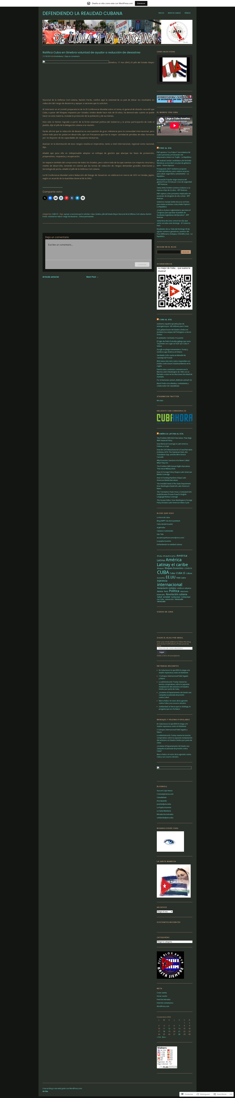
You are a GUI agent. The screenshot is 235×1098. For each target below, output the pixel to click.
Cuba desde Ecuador (165, 524)
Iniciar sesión (162, 996)
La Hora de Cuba (163, 517)
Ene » (164, 1037)
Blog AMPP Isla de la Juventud (168, 521)
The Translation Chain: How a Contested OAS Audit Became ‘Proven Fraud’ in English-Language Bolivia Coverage (174, 494)
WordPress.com (163, 1006)
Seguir (161, 652)
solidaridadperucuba (165, 818)
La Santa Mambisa (164, 811)
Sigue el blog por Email (170, 638)
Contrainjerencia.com (165, 794)
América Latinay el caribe (172, 562)
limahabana (58, 56)
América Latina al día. (171, 434)
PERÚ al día (165, 148)
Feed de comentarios (165, 1003)
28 (179, 1034)
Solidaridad (175, 597)
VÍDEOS (188, 13)
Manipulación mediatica (166, 588)
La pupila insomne (164, 541)
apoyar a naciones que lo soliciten (77, 214)
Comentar (142, 264)
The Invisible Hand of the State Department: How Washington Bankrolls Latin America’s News (174, 486)
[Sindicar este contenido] (158, 148)
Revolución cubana (176, 594)
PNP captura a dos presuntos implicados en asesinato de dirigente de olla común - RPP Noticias (174, 196)
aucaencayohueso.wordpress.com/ (170, 538)
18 (164, 1031)
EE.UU (170, 577)
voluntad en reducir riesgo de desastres (63, 217)
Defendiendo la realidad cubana (83, 13)
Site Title (160, 534)
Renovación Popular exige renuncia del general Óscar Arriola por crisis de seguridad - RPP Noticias (174, 182)
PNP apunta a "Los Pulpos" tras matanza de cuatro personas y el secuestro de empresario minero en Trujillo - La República (174, 154)
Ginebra (98, 214)
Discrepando (162, 801)
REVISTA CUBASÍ (174, 13)
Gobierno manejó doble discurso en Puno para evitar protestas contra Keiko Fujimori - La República (174, 204)
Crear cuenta (162, 993)
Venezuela (179, 599)
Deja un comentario (72, 56)
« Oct (159, 1037)
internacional (169, 584)
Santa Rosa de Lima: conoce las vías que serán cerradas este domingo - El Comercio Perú (173, 223)
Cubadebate (161, 797)
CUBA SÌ (55, 214)
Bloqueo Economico (174, 568)
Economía (161, 578)
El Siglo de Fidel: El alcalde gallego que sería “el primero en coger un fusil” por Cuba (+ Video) (174, 343)
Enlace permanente (86, 217)
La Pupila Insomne (164, 807)
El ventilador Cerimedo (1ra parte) (170, 338)
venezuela (161, 601)
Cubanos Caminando (165, 531)
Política (174, 591)
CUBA (163, 572)
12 (169, 1029)
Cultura (189, 573)
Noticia (160, 591)
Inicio (161, 13)
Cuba (93, 214)
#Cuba (159, 556)
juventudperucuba (164, 804)
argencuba (161, 527)
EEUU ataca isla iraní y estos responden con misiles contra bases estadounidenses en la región (173, 363)
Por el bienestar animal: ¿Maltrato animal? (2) (174, 380)
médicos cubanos (184, 588)
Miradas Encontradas (165, 814)
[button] (168, 74)
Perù (166, 591)
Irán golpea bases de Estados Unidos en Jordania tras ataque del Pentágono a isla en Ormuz (174, 332)
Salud (159, 597)
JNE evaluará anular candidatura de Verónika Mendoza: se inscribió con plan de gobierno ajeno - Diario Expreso (174, 163)
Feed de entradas (163, 999)
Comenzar (141, 3)
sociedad (166, 597)
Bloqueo (160, 568)
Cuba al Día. (165, 320)
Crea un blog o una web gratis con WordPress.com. (62, 1088)
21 (179, 1031)
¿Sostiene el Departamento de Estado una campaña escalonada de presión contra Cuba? (175, 694)
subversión (169, 599)
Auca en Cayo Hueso (165, 791)
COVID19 (188, 568)
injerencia (162, 580)
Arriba (45, 1091)
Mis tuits (160, 400)
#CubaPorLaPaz (169, 556)
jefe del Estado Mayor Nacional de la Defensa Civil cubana (123, 214)
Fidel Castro (181, 578)
